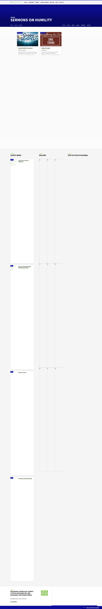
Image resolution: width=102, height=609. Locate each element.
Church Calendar (44, 2)
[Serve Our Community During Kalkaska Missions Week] (13, 317)
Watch (25, 2)
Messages (52, 2)
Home (11, 25)
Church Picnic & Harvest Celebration (23, 161)
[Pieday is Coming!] (50, 39)
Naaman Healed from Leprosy (25, 48)
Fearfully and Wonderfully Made (25, 478)
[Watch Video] (26, 50)
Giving (56, 2)
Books (77, 25)
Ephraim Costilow (22, 50)
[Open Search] (83, 2)
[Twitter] (86, 2)
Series (73, 25)
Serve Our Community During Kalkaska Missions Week (24, 267)
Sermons (15, 25)
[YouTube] (91, 2)
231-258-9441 (13, 601)
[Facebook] (87, 2)
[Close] (100, 607)
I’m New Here (31, 2)
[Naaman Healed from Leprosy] (27, 39)
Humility (20, 25)
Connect (37, 2)
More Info (44, 591)
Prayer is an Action (22, 372)
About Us (61, 2)
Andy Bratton (44, 50)
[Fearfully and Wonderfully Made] (13, 529)
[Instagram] (89, 2)
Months (89, 25)
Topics (68, 25)
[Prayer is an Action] (13, 423)
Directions (44, 594)
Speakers (83, 25)
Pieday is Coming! (45, 48)
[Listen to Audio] (27, 50)
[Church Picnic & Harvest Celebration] (13, 211)
